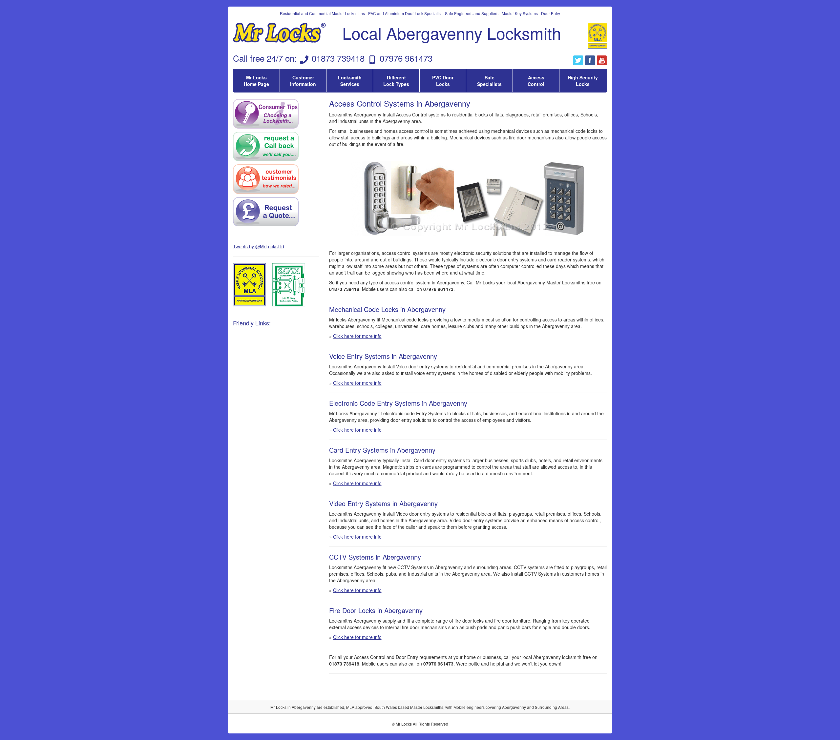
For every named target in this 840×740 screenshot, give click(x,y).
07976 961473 (406, 58)
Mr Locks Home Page (256, 80)
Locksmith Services (350, 80)
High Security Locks (583, 80)
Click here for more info (357, 336)
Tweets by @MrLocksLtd (258, 246)
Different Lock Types (396, 80)
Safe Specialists (489, 80)
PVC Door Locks (442, 80)
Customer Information (303, 80)
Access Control (536, 80)
